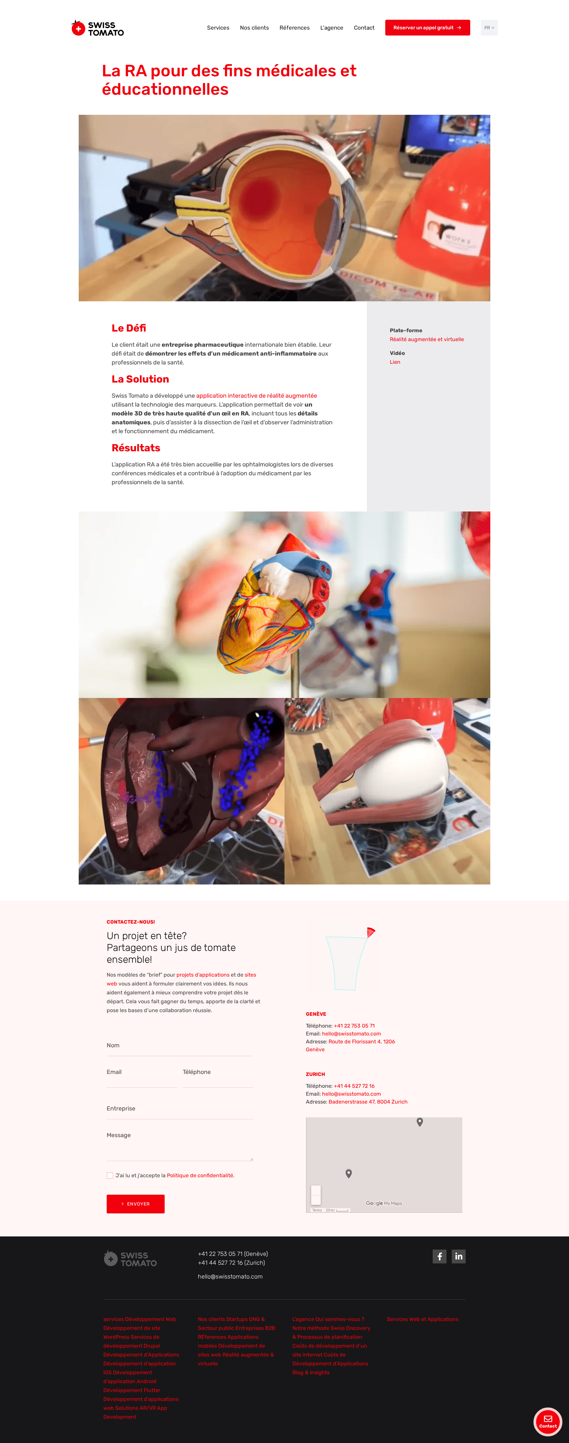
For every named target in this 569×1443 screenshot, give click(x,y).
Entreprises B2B (255, 1328)
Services (218, 27)
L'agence (331, 27)
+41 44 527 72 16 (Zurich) (231, 1262)
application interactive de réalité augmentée (256, 395)
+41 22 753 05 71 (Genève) (233, 1253)
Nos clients (254, 27)
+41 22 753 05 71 (354, 1026)
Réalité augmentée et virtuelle (427, 339)
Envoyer (138, 1204)
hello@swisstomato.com (351, 1034)
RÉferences (213, 1337)
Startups (237, 1319)
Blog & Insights (311, 1372)
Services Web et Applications (422, 1319)
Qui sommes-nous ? (340, 1319)
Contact (364, 27)
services (114, 1319)
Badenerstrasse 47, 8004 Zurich (368, 1102)
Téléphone (197, 1072)
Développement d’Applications (141, 1355)
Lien (395, 362)
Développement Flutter (131, 1390)
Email (114, 1072)
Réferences (295, 27)
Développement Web (150, 1319)
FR (487, 28)
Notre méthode (311, 1328)
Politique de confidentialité (200, 1175)
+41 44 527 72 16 (354, 1086)
